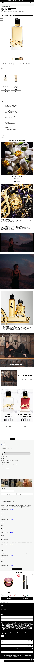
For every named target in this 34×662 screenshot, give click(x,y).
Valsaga (2, 525)
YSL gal (2, 550)
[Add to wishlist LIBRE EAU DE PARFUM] (32, 18)
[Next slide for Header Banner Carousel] (33, 0)
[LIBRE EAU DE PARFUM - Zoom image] (17, 34)
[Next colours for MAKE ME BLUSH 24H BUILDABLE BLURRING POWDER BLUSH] (15, 595)
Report (11, 509)
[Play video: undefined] (17, 242)
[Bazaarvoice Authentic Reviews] (3, 444)
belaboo (2, 561)
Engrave (17, 53)
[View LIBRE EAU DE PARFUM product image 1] (13, 58)
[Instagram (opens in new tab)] (24, 649)
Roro (1, 515)
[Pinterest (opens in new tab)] (17, 649)
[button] (2, 464)
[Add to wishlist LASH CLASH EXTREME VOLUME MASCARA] (32, 574)
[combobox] (17, 5)
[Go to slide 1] (15, 182)
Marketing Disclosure (10, 632)
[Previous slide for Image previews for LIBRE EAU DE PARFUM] (10, 58)
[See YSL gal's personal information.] (3, 550)
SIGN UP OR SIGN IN (12, 15)
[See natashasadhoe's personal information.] (5, 502)
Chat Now (30, 645)
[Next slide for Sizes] (33, 63)
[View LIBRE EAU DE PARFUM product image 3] (21, 58)
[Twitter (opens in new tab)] (9, 649)
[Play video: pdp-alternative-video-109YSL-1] (17, 58)
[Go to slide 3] (19, 181)
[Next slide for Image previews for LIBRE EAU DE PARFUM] (23, 58)
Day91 (2, 538)
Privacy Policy (15, 656)
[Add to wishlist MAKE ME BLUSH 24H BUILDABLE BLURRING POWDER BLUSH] (15, 574)
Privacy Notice (28, 632)
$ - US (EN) (2, 652)
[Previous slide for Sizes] (0, 63)
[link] (31, 2)
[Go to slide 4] (19, 434)
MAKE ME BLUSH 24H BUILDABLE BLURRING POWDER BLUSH (8, 592)
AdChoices (10, 656)
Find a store (30, 640)
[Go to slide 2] (17, 181)
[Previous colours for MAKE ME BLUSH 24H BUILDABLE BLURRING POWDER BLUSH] (1, 595)
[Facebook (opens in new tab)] (1, 649)
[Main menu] (33, 3)
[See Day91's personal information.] (3, 538)
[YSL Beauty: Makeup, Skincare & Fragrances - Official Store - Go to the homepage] (3, 2)
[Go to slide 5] (21, 434)
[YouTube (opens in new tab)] (32, 649)
